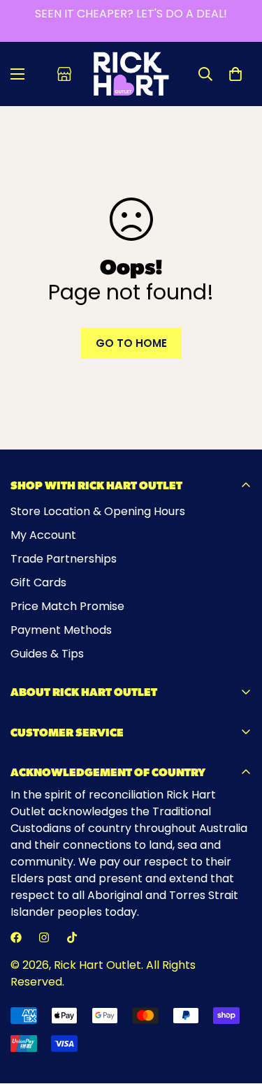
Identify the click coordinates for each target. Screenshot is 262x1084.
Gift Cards (38, 582)
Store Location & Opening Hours (97, 511)
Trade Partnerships (63, 559)
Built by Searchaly (131, 1078)
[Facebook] (16, 937)
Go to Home (131, 343)
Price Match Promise (67, 606)
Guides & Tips (47, 654)
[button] (235, 74)
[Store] (64, 74)
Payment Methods (61, 630)
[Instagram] (44, 937)
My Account (43, 535)
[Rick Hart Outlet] (131, 74)
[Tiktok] (72, 937)
